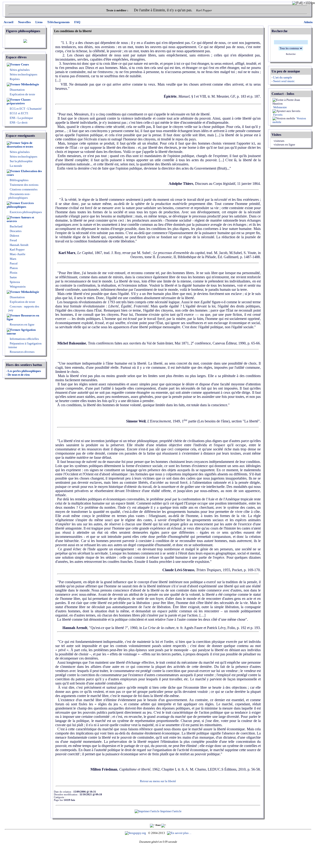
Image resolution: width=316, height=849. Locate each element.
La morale (15, 165)
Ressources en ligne (23, 317)
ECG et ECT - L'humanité (25, 108)
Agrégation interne (21, 331)
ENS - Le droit (18, 122)
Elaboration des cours (24, 173)
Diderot (14, 235)
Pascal (13, 263)
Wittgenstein (17, 286)
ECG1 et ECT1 (18, 113)
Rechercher (291, 54)
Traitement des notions (24, 184)
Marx (12, 258)
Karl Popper (17, 249)
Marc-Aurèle (17, 254)
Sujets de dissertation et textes (20, 144)
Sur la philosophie (21, 161)
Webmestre (280, 107)
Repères (15, 79)
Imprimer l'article (171, 811)
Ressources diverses (21, 351)
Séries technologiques (23, 74)
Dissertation (17, 89)
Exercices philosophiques (20, 204)
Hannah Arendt (18, 245)
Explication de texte (22, 94)
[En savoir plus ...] (179, 833)
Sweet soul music (284, 81)
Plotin (13, 272)
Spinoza (14, 282)
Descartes (15, 231)
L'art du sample (282, 77)
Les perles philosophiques (24, 371)
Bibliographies (19, 180)
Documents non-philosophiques (19, 195)
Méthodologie (30, 84)
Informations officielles (24, 339)
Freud (13, 240)
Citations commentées (23, 189)
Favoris (277, 114)
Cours (25, 64)
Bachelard (15, 226)
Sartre (13, 277)
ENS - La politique (21, 118)
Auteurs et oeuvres (20, 219)
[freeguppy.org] (136, 833)
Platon (13, 268)
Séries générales (20, 69)
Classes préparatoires (19, 101)
